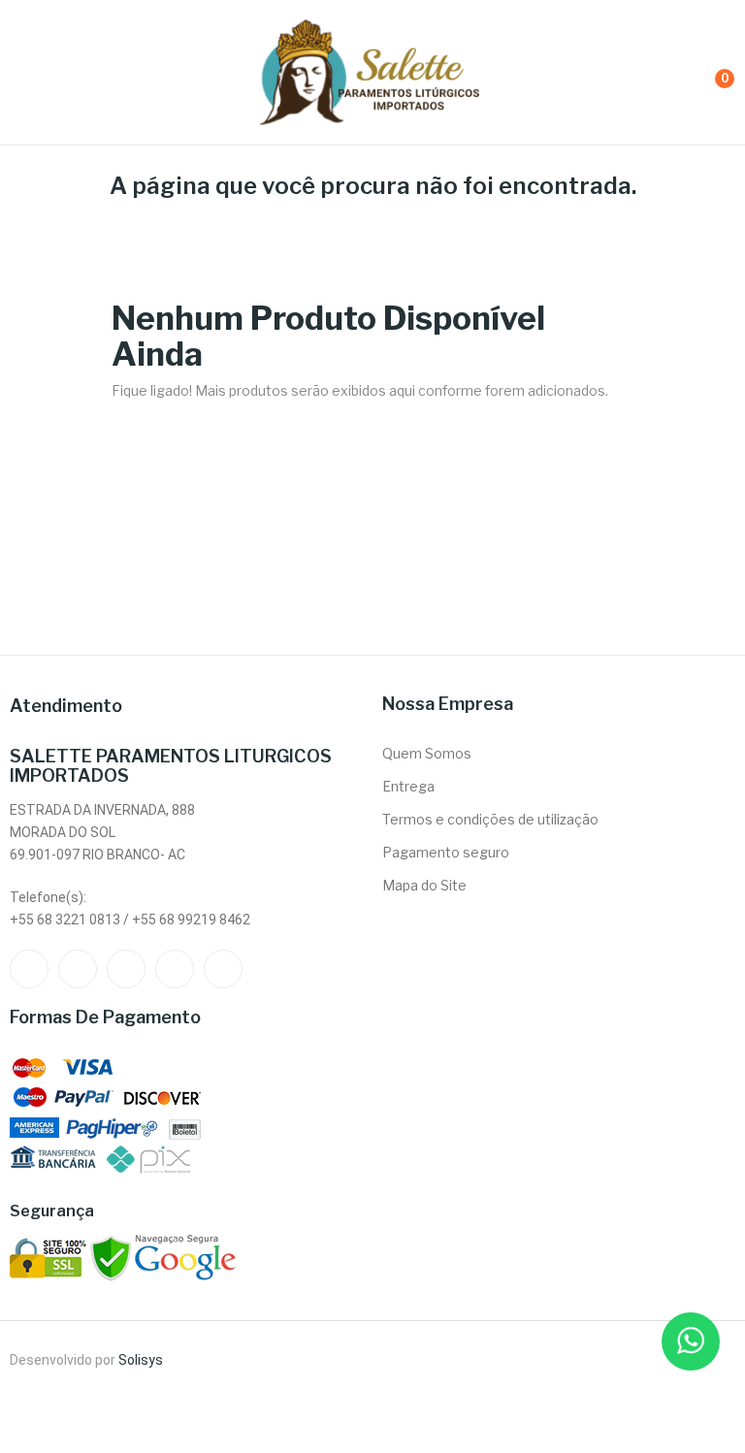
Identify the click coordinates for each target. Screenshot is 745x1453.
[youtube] (174, 969)
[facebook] (29, 969)
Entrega (408, 786)
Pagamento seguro (445, 852)
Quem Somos (426, 753)
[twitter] (77, 969)
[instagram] (126, 969)
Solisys (140, 1360)
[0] (707, 71)
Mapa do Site (424, 885)
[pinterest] (223, 969)
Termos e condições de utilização (490, 819)
